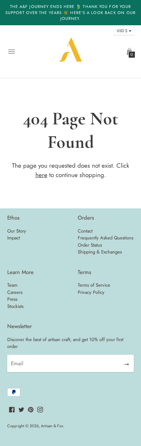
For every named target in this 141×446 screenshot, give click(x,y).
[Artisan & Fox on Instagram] (40, 409)
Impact (13, 237)
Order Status (90, 245)
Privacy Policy (91, 292)
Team (12, 285)
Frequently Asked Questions (105, 237)
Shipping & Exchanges (100, 251)
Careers (14, 292)
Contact (85, 231)
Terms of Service (94, 285)
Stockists (15, 306)
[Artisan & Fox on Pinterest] (31, 409)
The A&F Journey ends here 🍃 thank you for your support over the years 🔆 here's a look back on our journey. (70, 12)
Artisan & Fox (52, 426)
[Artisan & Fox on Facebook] (12, 409)
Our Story (16, 231)
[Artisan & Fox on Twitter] (21, 409)
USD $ (122, 31)
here (41, 175)
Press (12, 299)
